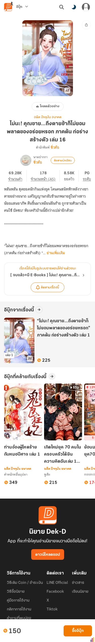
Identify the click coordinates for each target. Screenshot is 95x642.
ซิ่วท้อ (55, 147)
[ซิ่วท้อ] (25, 160)
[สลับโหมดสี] (74, 7)
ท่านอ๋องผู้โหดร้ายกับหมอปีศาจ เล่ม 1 (22, 451)
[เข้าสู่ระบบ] (86, 7)
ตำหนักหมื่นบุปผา (15, 474)
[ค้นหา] (61, 7)
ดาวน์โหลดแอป (47, 555)
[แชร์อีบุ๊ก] (86, 24)
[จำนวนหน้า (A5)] (45, 176)
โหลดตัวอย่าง (49, 106)
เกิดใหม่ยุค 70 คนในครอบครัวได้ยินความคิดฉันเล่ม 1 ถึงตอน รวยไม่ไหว (62, 455)
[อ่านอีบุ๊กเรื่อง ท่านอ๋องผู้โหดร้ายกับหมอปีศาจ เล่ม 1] (23, 411)
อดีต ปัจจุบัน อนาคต (47, 117)
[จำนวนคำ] (17, 176)
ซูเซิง (47, 474)
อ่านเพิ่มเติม (56, 253)
